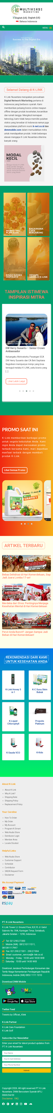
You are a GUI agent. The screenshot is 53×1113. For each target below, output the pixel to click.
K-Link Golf (7, 1030)
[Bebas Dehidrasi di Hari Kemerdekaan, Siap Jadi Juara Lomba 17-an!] (26, 563)
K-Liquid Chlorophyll (13, 722)
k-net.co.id (38, 126)
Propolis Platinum (39, 722)
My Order (9, 821)
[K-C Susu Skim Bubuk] (40, 679)
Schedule (9, 864)
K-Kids (39, 752)
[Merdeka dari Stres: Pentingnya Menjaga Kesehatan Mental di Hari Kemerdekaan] (26, 592)
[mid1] (38, 258)
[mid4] (15, 214)
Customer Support (13, 860)
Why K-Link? (10, 793)
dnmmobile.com (12, 129)
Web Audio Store (12, 832)
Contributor (10, 867)
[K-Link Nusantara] (26, 8)
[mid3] (38, 214)
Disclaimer (9, 875)
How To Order (11, 818)
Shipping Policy (11, 801)
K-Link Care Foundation (13, 1027)
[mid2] (15, 258)
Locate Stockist (12, 843)
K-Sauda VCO (13, 752)
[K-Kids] (40, 742)
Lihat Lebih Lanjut (16, 381)
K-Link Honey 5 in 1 (13, 691)
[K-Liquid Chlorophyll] (13, 711)
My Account (10, 825)
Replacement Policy (13, 804)
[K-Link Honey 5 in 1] (13, 679)
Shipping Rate (11, 797)
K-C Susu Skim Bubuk (39, 691)
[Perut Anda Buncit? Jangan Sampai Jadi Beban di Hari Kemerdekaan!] (26, 620)
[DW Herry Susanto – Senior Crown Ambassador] (26, 330)
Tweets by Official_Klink (14, 1014)
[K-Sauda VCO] (13, 742)
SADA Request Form (14, 871)
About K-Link (10, 790)
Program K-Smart (13, 828)
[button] (45, 28)
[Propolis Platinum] (40, 711)
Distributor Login (12, 836)
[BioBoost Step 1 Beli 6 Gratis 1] (22, 500)
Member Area (11, 839)
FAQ (16, 1098)
